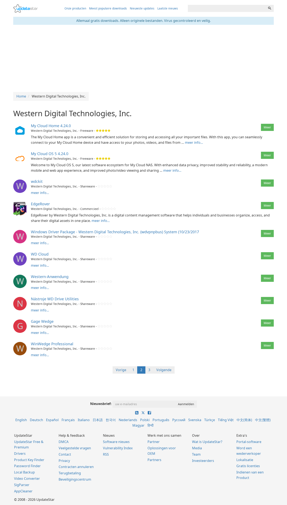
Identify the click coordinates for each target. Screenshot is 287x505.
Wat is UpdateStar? (207, 441)
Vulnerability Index (118, 448)
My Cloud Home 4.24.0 (51, 125)
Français (68, 420)
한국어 (111, 420)
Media (197, 448)
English (21, 420)
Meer (267, 127)
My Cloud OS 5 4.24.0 (49, 153)
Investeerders (203, 460)
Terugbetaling (70, 473)
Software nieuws (116, 441)
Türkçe (209, 420)
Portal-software (248, 441)
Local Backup (24, 472)
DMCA (63, 441)
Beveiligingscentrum (75, 479)
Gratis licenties (248, 466)
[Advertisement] (143, 58)
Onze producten (75, 8)
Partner (153, 441)
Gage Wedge (42, 321)
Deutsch (36, 420)
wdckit (37, 181)
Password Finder (27, 466)
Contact (65, 454)
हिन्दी (150, 425)
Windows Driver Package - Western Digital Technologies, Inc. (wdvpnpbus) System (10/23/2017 (115, 231)
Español (52, 420)
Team (196, 454)
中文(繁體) (263, 420)
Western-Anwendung (49, 276)
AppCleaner (23, 491)
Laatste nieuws (167, 8)
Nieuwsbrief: (101, 403)
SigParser (21, 485)
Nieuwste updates (142, 8)
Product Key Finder (29, 460)
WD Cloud (40, 254)
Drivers (20, 453)
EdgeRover (40, 203)
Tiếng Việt (226, 420)
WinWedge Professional (52, 343)
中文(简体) (244, 420)
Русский (178, 420)
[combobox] (227, 8)
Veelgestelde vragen (75, 448)
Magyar (138, 425)
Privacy (64, 460)
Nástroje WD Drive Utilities (55, 298)
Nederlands (128, 420)
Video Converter (27, 478)
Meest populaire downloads (108, 8)
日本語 (98, 420)
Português (161, 420)
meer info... (194, 142)
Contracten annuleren (76, 466)
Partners (154, 460)
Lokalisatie (244, 460)
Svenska (194, 420)
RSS (106, 454)
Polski (145, 420)
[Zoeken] (269, 8)
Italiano (84, 420)
